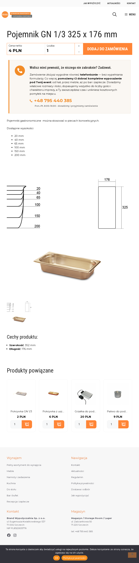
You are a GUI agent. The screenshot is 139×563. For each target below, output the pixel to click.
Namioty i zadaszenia (18, 477)
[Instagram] (15, 535)
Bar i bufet (12, 495)
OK (56, 558)
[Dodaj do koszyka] (27, 424)
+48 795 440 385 (53, 100)
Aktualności (113, 3)
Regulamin (77, 477)
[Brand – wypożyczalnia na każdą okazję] (17, 14)
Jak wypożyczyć (91, 3)
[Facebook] (9, 535)
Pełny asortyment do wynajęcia (24, 465)
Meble (10, 471)
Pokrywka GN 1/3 (21, 411)
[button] (114, 14)
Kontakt (131, 3)
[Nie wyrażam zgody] (132, 555)
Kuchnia (11, 483)
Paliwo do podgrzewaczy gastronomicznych (118, 411)
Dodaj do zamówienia (107, 49)
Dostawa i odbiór (80, 489)
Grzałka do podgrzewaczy (85, 411)
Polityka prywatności (82, 483)
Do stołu (11, 489)
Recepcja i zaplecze (18, 501)
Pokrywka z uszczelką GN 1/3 (53, 411)
